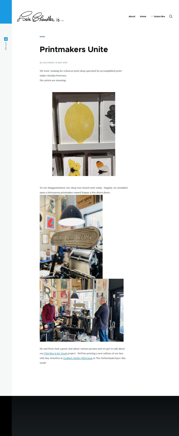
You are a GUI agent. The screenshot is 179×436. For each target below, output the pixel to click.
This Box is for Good (55, 353)
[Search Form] (170, 16)
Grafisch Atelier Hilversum (78, 358)
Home (42, 37)
